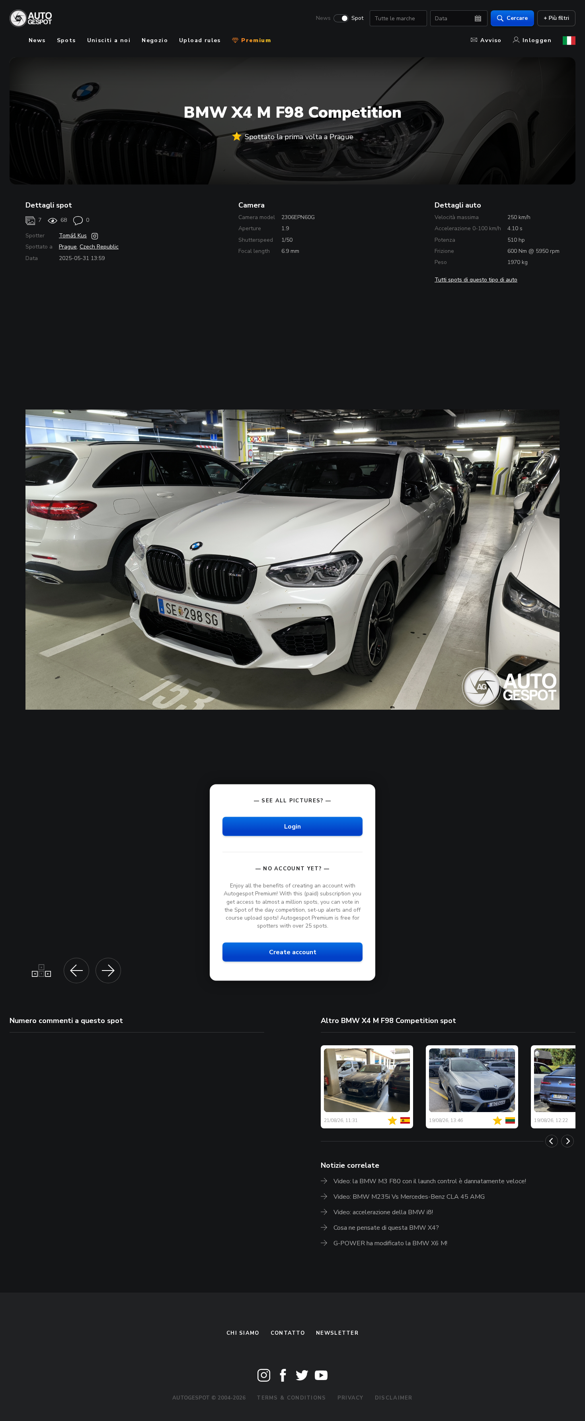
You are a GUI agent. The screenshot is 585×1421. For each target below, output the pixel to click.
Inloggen (537, 40)
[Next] (567, 1141)
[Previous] (552, 1141)
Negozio (155, 40)
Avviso (490, 40)
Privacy (350, 1398)
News (323, 18)
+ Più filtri (556, 18)
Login (292, 826)
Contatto (288, 1333)
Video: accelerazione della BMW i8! (383, 1212)
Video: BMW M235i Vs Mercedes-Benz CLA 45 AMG (409, 1196)
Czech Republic (99, 246)
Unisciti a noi (109, 40)
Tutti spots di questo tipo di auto (476, 279)
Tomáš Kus (73, 235)
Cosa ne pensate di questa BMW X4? (386, 1227)
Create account (292, 952)
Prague (68, 246)
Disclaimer (394, 1398)
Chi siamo (242, 1333)
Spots (66, 40)
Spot (357, 18)
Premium (255, 40)
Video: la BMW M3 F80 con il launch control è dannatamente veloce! (429, 1181)
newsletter (337, 1333)
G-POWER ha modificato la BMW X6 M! (390, 1243)
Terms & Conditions (291, 1398)
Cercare (517, 18)
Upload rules (200, 40)
